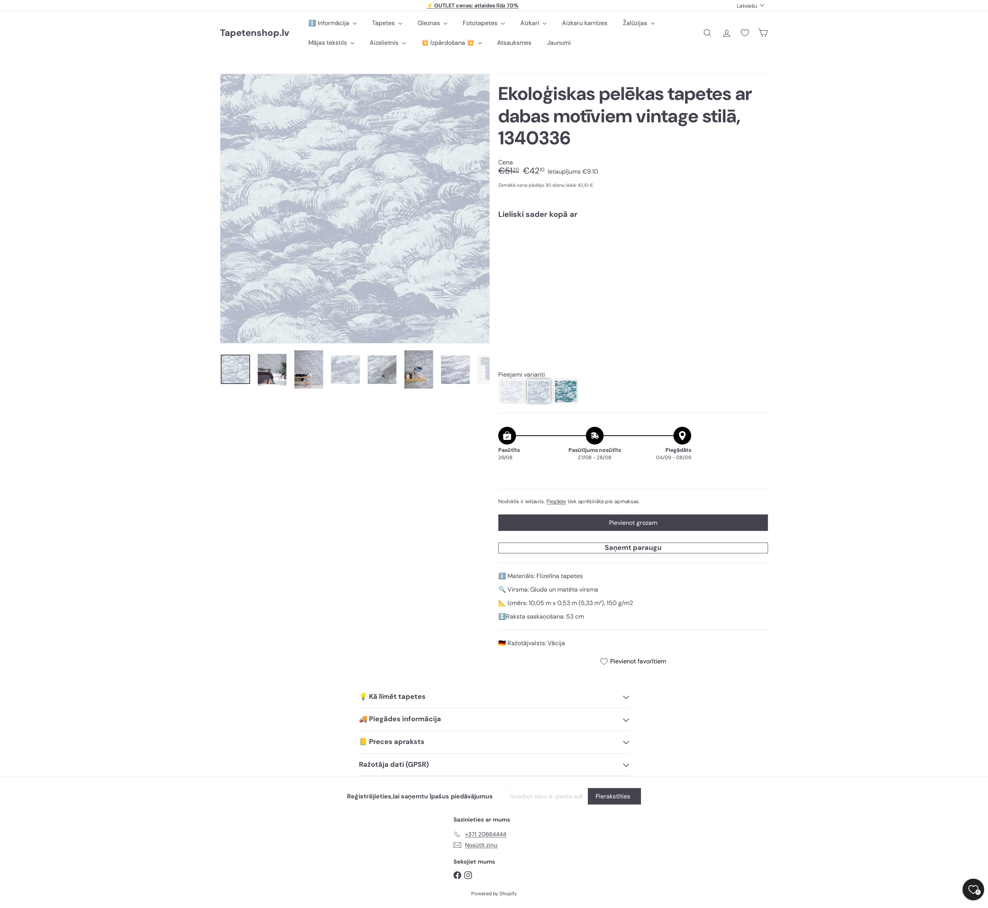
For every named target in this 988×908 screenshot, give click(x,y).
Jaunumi (559, 43)
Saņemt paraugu (633, 547)
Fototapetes (481, 23)
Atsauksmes (514, 43)
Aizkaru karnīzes (584, 23)
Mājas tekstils (328, 43)
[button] (511, 391)
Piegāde (556, 501)
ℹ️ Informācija (329, 23)
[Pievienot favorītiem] (758, 240)
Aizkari (530, 23)
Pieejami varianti (521, 374)
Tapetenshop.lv (254, 33)
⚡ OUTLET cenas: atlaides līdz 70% (472, 5)
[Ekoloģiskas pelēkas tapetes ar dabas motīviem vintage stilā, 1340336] (633, 251)
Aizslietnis (385, 43)
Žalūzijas (636, 23)
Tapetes (384, 23)
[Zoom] (354, 208)
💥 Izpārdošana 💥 (448, 43)
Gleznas (430, 23)
